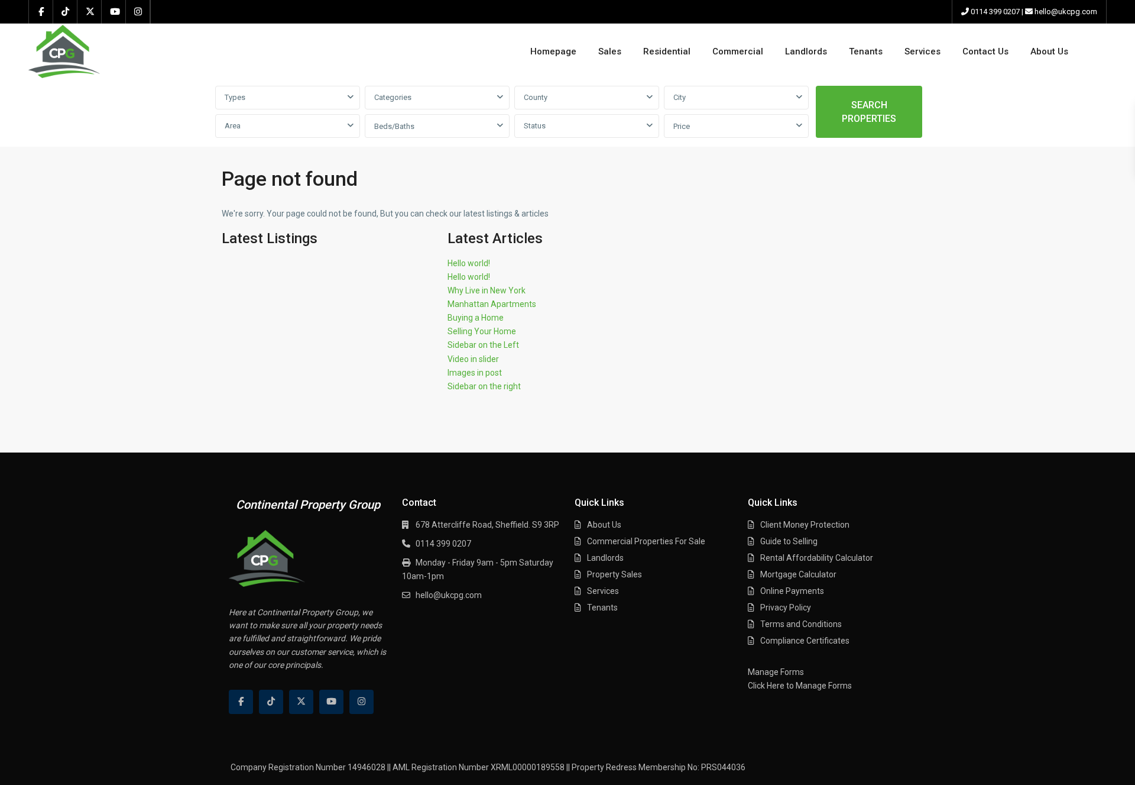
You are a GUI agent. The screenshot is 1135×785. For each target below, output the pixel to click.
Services (922, 51)
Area (233, 125)
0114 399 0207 (995, 11)
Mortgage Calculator (798, 574)
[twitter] (89, 12)
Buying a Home (475, 317)
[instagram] (138, 12)
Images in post (474, 372)
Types (235, 97)
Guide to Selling (789, 541)
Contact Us (985, 51)
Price (681, 126)
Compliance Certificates (804, 640)
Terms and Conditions (801, 624)
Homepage (553, 51)
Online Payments (792, 591)
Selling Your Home (481, 331)
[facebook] (41, 12)
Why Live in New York (486, 290)
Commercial (737, 51)
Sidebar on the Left (483, 345)
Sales (609, 51)
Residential (666, 51)
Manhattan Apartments (491, 304)
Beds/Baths (394, 126)
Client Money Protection (804, 524)
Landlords (806, 51)
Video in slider (473, 359)
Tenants (866, 51)
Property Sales (614, 574)
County (535, 97)
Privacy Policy (785, 607)
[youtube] (114, 12)
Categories (392, 97)
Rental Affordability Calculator (816, 558)
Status (535, 125)
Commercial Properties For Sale (646, 541)
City (679, 97)
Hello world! (468, 263)
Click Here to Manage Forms (800, 685)
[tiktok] (65, 12)
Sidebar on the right (484, 386)
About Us (1049, 51)
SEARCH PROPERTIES (869, 111)
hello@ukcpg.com (1066, 11)
